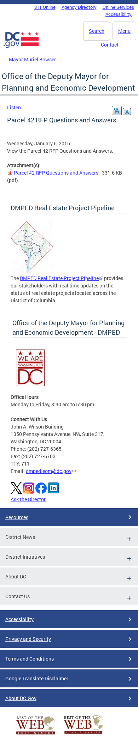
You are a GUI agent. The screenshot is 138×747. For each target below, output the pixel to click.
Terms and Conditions (29, 658)
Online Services (118, 7)
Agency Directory (79, 7)
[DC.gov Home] (21, 46)
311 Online (45, 7)
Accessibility (118, 14)
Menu (124, 31)
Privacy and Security (28, 639)
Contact (110, 44)
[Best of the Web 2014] (35, 734)
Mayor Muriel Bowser (32, 59)
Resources (16, 517)
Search (96, 31)
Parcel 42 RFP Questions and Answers (56, 172)
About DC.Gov (20, 698)
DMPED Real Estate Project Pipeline (59, 278)
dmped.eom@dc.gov (48, 471)
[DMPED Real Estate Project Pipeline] (32, 270)
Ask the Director (28, 499)
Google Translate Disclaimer (36, 678)
